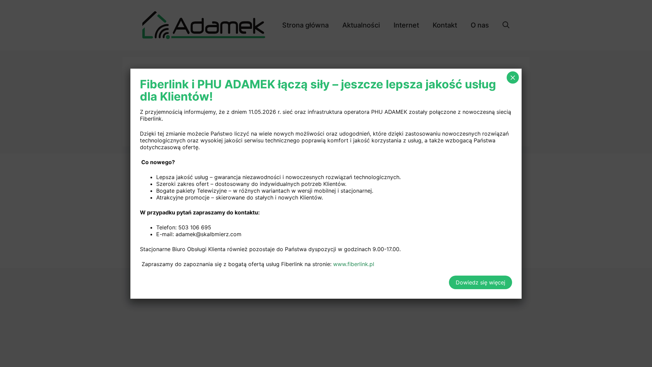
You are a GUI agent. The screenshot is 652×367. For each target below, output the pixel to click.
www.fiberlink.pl (353, 264)
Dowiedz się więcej (480, 282)
